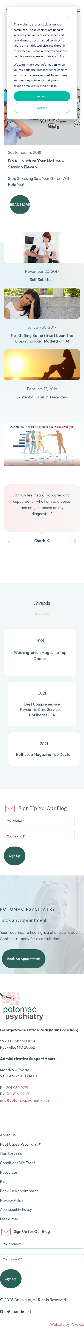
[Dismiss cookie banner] (68, 16)
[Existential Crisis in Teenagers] (42, 382)
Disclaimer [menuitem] (9, 1218)
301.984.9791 (17, 1087)
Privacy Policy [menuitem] (12, 1200)
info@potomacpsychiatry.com (25, 1100)
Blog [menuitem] (4, 1181)
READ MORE (20, 204)
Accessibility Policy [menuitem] (16, 1209)
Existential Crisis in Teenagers (42, 397)
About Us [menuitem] (8, 1134)
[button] (75, 541)
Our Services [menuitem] (11, 1153)
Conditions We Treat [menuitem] (17, 1162)
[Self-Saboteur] (42, 265)
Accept (42, 96)
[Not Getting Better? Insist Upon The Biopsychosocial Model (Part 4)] (42, 321)
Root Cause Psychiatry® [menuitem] (20, 1144)
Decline (42, 107)
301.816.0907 (17, 1093)
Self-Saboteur (42, 279)
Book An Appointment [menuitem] (19, 1190)
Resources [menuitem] (9, 1172)
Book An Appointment (23, 958)
